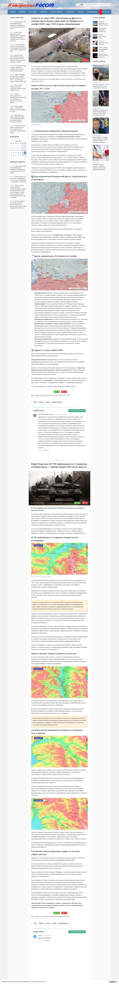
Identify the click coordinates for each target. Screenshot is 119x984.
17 (11, 152)
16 (25, 150)
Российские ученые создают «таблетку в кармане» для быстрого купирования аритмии (18, 68)
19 (15, 152)
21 (20, 152)
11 (13, 150)
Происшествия (92, 12)
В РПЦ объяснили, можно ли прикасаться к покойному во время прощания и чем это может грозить (17, 129)
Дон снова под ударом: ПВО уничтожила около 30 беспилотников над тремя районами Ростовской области (17, 118)
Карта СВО (105, 12)
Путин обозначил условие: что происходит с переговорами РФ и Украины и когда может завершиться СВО (18, 48)
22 (22, 152)
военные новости (57, 402)
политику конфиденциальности (38, 981)
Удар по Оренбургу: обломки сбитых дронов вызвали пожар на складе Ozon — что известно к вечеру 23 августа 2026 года (18, 78)
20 (18, 152)
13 (18, 150)
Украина (41, 402)
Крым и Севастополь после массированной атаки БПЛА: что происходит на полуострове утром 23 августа (18, 98)
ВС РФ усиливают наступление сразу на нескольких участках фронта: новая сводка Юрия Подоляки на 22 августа (18, 204)
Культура (81, 12)
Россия (48, 923)
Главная (13, 12)
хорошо (113, 981)
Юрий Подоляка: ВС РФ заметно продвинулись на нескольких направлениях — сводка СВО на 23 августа (18, 179)
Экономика (33, 12)
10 (11, 150)
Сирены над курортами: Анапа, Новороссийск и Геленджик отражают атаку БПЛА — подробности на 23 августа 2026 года (18, 37)
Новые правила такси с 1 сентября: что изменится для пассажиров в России (18, 109)
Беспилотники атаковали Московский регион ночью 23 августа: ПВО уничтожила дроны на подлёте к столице (17, 58)
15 (22, 150)
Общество (43, 12)
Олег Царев (38, 124)
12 (15, 150)
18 (13, 152)
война (47, 402)
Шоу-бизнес (70, 12)
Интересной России (44, 79)
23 (25, 152)
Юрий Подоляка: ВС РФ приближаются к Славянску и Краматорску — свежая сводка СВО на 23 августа (18, 25)
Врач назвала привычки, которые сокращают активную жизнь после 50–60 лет (18, 87)
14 (20, 150)
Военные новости (57, 12)
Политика (22, 12)
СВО (35, 402)
